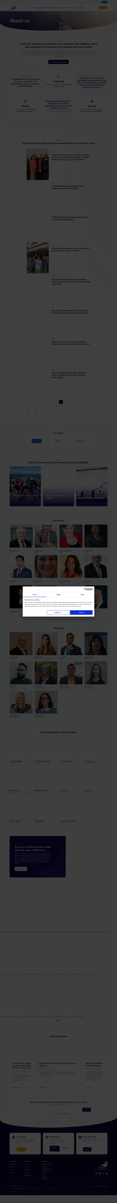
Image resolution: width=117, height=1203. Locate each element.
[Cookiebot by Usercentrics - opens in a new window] (86, 589)
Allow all (81, 612)
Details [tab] (58, 594)
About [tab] (82, 594)
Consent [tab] (34, 594)
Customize (57, 612)
